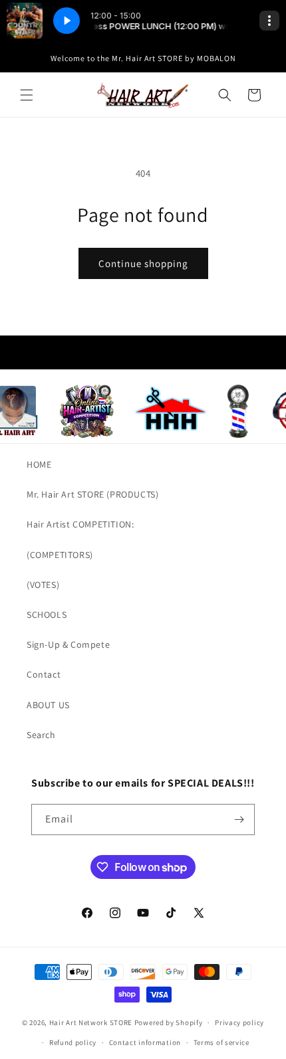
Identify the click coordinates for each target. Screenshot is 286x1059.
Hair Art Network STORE (90, 1022)
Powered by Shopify (168, 1022)
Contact (44, 674)
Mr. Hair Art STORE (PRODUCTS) (92, 494)
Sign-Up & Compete (68, 644)
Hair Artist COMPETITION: (80, 524)
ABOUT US (48, 705)
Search (41, 735)
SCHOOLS (47, 615)
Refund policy (72, 1042)
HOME (39, 464)
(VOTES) (43, 585)
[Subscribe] (239, 819)
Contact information (145, 1042)
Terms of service (221, 1042)
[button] (26, 95)
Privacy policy (239, 1022)
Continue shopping (143, 263)
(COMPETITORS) (60, 555)
